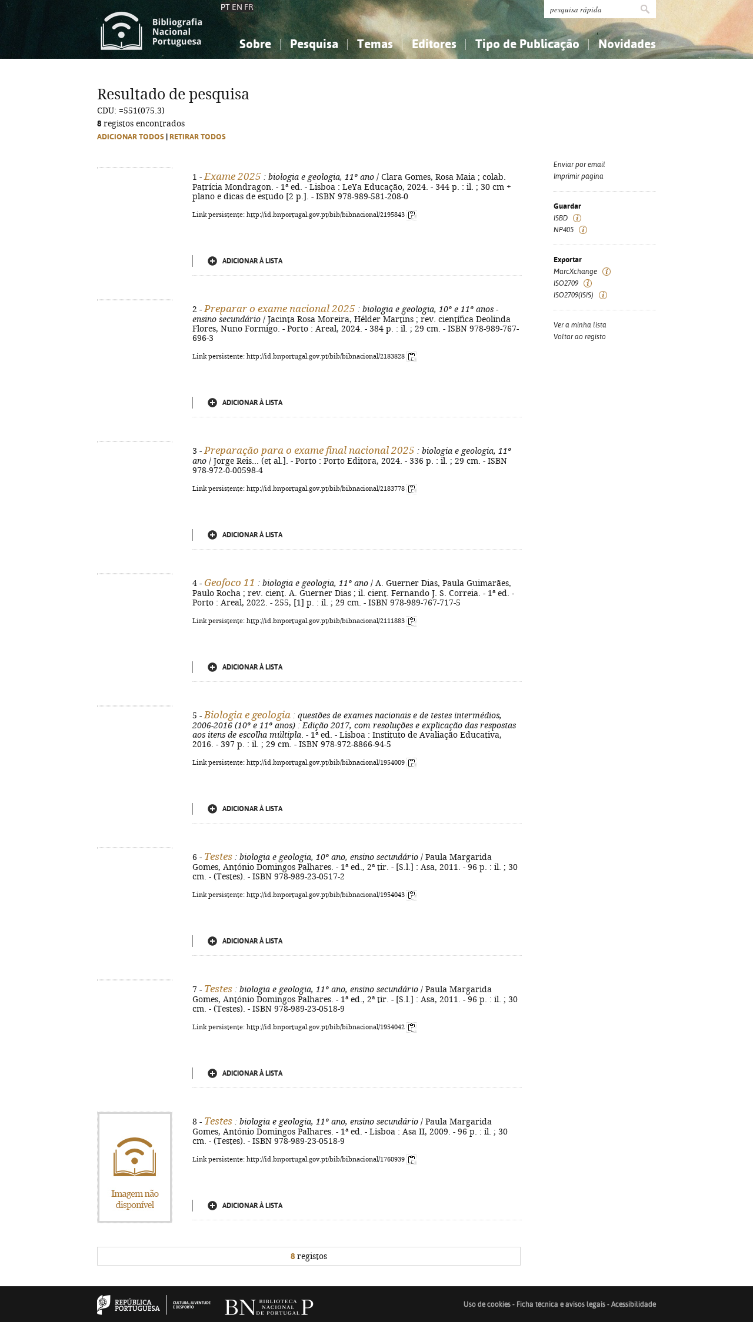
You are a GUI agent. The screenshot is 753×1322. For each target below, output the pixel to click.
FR (249, 7)
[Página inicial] (151, 29)
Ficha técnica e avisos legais (561, 1304)
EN (237, 7)
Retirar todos (197, 136)
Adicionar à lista (252, 261)
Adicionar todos (130, 136)
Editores (434, 43)
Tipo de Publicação (527, 43)
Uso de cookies (487, 1304)
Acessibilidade (633, 1304)
